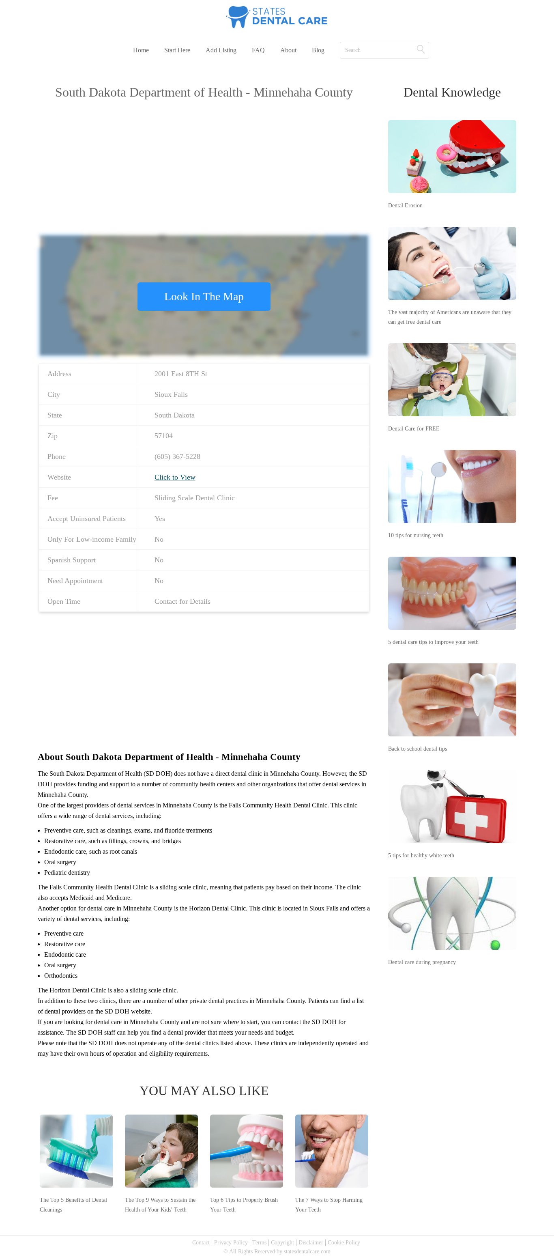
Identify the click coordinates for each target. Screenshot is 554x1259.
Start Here (177, 50)
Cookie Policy (344, 1243)
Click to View (175, 477)
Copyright (282, 1243)
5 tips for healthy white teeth (421, 855)
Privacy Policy (231, 1243)
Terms (259, 1243)
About (288, 50)
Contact (201, 1243)
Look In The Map (204, 296)
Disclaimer (310, 1243)
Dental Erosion (405, 205)
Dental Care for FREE (414, 429)
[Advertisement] (204, 165)
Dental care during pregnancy (422, 962)
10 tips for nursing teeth (415, 535)
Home (141, 50)
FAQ (258, 50)
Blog (318, 50)
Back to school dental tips (417, 749)
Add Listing (221, 50)
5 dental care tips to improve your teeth (433, 642)
